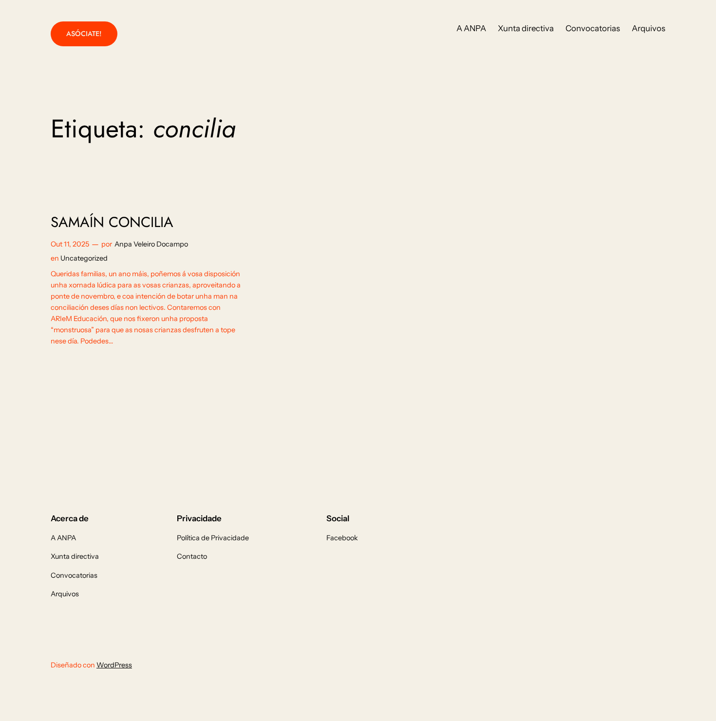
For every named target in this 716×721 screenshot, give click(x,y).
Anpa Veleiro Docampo (151, 244)
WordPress (114, 665)
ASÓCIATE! (84, 33)
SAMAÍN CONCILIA (112, 222)
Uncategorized (84, 258)
